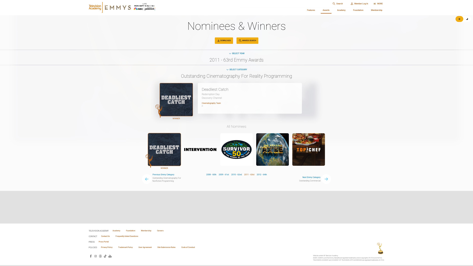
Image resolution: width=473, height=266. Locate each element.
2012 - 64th (262, 174)
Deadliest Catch (215, 89)
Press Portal (104, 242)
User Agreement (145, 247)
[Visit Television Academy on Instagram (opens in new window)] (95, 256)
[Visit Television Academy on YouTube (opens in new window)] (110, 256)
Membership (376, 10)
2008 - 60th (211, 174)
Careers (160, 231)
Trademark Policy (125, 247)
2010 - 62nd (236, 174)
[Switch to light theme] (459, 19)
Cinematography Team (211, 103)
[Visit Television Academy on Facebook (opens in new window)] (91, 256)
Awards (326, 10)
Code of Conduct (188, 247)
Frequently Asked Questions (127, 236)
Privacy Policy (106, 247)
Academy (341, 10)
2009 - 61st (224, 174)
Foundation (358, 10)
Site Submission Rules (166, 247)
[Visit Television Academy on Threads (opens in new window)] (100, 256)
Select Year (238, 53)
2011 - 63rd (249, 174)
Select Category (238, 69)
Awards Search (249, 41)
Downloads (225, 41)
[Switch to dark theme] (467, 19)
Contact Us (105, 236)
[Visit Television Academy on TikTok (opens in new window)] (105, 256)
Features (311, 10)
